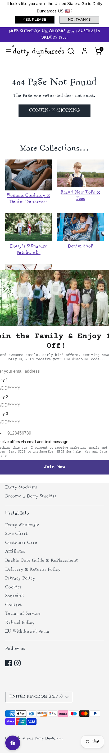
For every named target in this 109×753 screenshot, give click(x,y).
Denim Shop (80, 246)
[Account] (84, 49)
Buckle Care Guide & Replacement (41, 561)
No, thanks (79, 19)
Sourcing (14, 596)
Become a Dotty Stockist (30, 496)
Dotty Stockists (21, 487)
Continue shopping (54, 110)
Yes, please (34, 19)
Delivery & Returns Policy (33, 570)
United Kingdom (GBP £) (36, 696)
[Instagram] (17, 663)
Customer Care (21, 543)
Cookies (13, 587)
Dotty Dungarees (48, 738)
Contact (13, 605)
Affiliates (15, 552)
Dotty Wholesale (22, 525)
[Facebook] (8, 663)
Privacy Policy (20, 578)
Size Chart (16, 534)
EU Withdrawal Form (27, 632)
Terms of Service (22, 614)
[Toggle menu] (6, 51)
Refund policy (20, 623)
